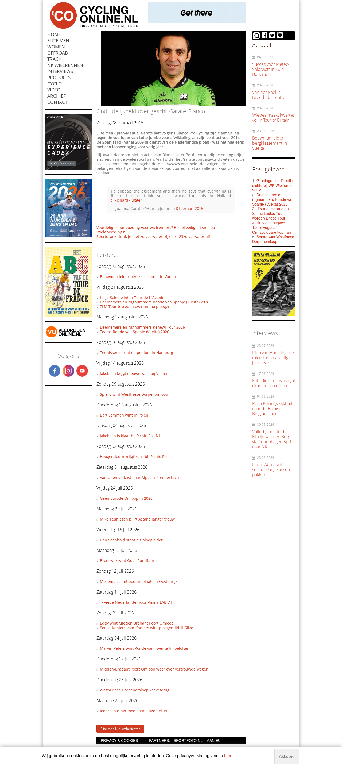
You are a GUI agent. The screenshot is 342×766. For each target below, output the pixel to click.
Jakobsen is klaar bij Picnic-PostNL (130, 435)
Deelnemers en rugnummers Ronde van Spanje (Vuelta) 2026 (154, 302)
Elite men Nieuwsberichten (120, 728)
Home (54, 34)
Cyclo (54, 83)
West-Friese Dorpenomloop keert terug (134, 689)
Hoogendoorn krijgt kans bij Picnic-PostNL (137, 456)
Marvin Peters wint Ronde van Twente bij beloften (144, 648)
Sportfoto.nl (188, 740)
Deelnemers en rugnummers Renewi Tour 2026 (142, 327)
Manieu (213, 740)
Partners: (159, 740)
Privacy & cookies (119, 740)
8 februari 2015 (189, 208)
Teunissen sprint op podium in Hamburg (136, 352)
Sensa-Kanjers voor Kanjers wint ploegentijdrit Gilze (146, 627)
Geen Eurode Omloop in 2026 (126, 498)
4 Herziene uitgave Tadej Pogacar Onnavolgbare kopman (271, 227)
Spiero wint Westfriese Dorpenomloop (134, 394)
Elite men (58, 40)
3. (253, 208)
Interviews (60, 71)
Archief (56, 96)
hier (227, 755)
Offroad (57, 53)
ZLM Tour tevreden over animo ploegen (135, 306)
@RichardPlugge (125, 200)
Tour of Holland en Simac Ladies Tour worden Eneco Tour (270, 213)
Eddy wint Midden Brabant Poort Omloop (137, 623)
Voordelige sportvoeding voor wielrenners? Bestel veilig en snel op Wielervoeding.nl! (155, 229)
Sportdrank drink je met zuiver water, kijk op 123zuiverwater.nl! (153, 236)
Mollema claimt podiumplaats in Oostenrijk (138, 581)
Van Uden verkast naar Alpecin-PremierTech (139, 477)
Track (54, 59)
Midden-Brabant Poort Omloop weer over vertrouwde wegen (154, 669)
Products (59, 77)
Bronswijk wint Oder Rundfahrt (128, 560)
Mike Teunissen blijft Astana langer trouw (137, 519)
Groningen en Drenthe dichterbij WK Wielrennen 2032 (273, 185)
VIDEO (53, 90)
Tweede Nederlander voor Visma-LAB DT (136, 602)
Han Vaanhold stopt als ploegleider (131, 539)
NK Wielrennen (65, 65)
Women (56, 47)
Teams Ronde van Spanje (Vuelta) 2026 (134, 331)
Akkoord (287, 756)
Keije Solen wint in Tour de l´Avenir (132, 297)
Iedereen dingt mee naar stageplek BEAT (136, 710)
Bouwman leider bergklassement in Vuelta (138, 276)
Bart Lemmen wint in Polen (124, 415)
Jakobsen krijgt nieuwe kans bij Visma (133, 373)
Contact (57, 102)
